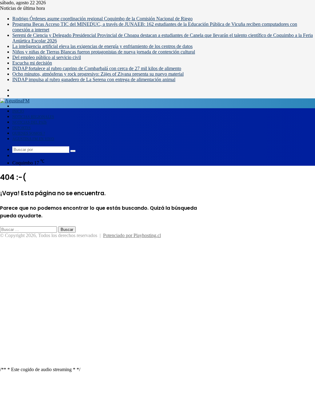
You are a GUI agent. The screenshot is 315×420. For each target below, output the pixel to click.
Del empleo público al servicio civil (46, 57)
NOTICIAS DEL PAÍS (29, 122)
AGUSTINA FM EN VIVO (33, 139)
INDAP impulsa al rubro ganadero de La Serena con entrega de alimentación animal (93, 79)
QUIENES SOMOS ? (28, 133)
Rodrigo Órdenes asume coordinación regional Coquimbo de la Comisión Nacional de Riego (102, 18)
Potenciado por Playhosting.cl (132, 235)
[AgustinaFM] (15, 100)
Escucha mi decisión (32, 62)
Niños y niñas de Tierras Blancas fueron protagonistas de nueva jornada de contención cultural (103, 51)
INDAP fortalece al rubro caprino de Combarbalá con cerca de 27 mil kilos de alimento (96, 68)
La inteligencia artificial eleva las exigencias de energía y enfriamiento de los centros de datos (102, 46)
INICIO (18, 111)
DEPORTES (21, 128)
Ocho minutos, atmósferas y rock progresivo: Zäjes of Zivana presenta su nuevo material (98, 74)
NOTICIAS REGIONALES (33, 117)
